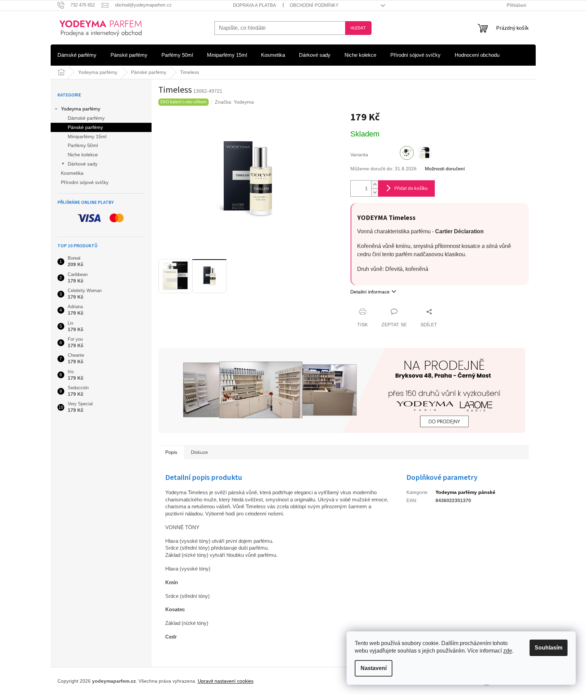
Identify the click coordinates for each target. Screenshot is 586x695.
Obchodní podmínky (314, 5)
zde (507, 651)
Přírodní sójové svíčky (84, 182)
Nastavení (374, 668)
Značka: (234, 102)
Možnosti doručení (445, 168)
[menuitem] (77, 55)
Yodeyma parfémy (80, 109)
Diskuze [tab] (199, 452)
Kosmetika (72, 173)
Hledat (358, 28)
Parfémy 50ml (83, 145)
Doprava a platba (254, 5)
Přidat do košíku (411, 188)
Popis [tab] (171, 452)
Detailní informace (370, 291)
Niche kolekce (83, 154)
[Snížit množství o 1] (374, 192)
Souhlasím (548, 648)
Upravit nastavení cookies (225, 681)
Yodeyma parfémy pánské (465, 492)
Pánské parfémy (85, 127)
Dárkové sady (82, 164)
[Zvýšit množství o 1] (374, 184)
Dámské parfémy (86, 118)
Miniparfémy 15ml (87, 136)
